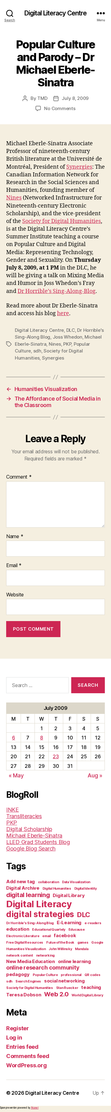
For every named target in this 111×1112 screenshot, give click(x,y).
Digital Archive (22, 888)
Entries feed (22, 1047)
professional (71, 975)
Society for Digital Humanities (61, 221)
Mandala (81, 949)
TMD (42, 98)
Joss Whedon (67, 337)
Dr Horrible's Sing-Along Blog (30, 923)
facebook (65, 935)
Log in (14, 1037)
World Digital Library (87, 995)
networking (45, 955)
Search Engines (28, 981)
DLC (70, 330)
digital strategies (40, 914)
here (63, 313)
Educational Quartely (48, 930)
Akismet (35, 1107)
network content (19, 955)
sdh (37, 351)
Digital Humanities (57, 889)
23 (56, 756)
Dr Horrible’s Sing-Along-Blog (57, 291)
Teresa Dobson (23, 995)
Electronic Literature (22, 936)
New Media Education (30, 961)
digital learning (28, 895)
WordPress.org (26, 1065)
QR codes (92, 975)
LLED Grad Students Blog (38, 842)
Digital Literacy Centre (55, 13)
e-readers (92, 923)
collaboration (48, 882)
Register (17, 1028)
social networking (64, 981)
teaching (91, 987)
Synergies (79, 167)
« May (16, 775)
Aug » (95, 775)
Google (97, 943)
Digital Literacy (39, 904)
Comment (19, 477)
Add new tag (20, 881)
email (46, 936)
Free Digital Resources (24, 943)
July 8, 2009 (75, 98)
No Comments (59, 108)
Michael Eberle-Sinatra (34, 835)
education (17, 929)
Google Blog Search (31, 848)
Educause (76, 930)
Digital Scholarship (29, 829)
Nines (14, 197)
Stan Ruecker (67, 988)
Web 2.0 (56, 994)
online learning (74, 961)
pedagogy (18, 974)
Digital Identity (85, 889)
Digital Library (68, 895)
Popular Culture (45, 975)
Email (14, 565)
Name (14, 536)
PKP (67, 344)
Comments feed (27, 1056)
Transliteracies (24, 816)
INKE (12, 809)
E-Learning (69, 922)
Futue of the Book (60, 943)
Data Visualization (76, 882)
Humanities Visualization (26, 949)
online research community (42, 967)
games (82, 943)
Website (15, 595)
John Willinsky (60, 949)
